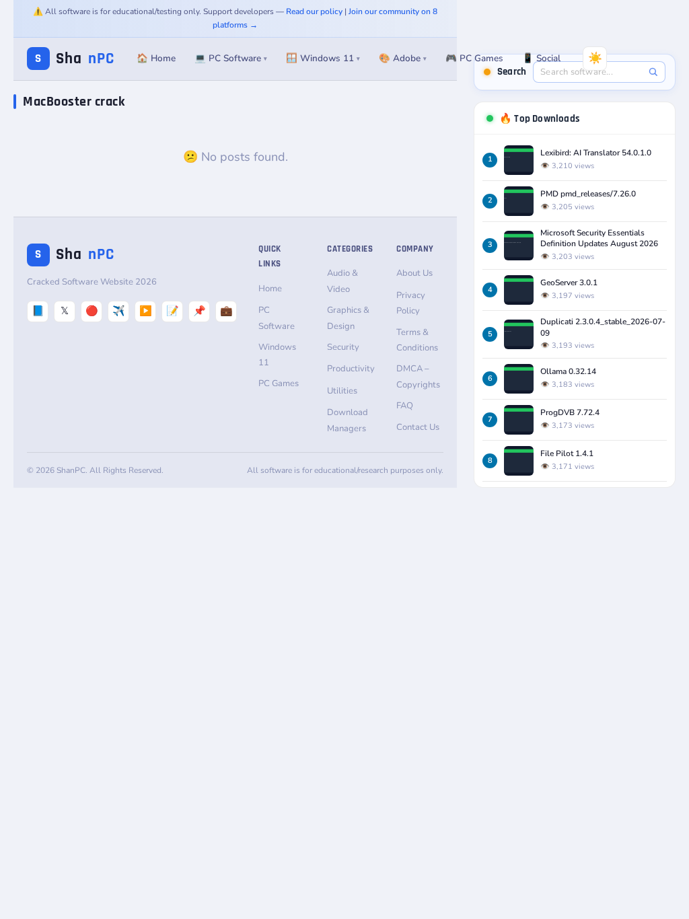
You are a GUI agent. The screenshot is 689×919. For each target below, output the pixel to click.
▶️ (145, 311)
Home (270, 289)
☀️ (595, 58)
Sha (74, 59)
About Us (414, 273)
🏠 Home (156, 58)
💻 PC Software (230, 58)
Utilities (342, 391)
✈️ (118, 311)
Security (343, 347)
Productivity (351, 369)
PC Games (278, 383)
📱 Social (541, 58)
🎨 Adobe (403, 58)
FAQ (404, 406)
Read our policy (314, 11)
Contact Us (417, 427)
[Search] (653, 72)
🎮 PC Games (474, 58)
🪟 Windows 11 (323, 58)
